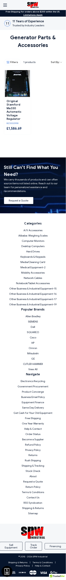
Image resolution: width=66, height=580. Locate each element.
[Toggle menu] (5, 5)
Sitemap (33, 513)
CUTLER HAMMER (33, 364)
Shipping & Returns (33, 508)
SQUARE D (33, 332)
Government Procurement (33, 386)
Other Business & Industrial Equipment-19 (33, 304)
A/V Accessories (32, 230)
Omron (33, 348)
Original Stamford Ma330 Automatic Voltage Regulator (14, 110)
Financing (55, 546)
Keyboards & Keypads (32, 256)
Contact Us (33, 497)
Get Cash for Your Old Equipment (33, 413)
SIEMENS (33, 321)
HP (32, 342)
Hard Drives (33, 251)
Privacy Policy (33, 450)
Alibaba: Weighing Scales (33, 235)
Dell (33, 327)
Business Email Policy (33, 397)
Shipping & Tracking (33, 465)
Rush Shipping (33, 460)
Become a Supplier (33, 439)
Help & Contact (33, 428)
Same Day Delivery (33, 407)
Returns (33, 455)
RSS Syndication (33, 502)
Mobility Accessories (33, 272)
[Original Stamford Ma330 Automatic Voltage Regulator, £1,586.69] (17, 83)
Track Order (33, 546)
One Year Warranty (33, 423)
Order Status (32, 434)
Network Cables (33, 278)
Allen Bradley (33, 316)
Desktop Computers (32, 246)
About (33, 476)
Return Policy (33, 487)
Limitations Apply (33, 15)
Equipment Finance (33, 402)
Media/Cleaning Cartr (33, 262)
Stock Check (33, 471)
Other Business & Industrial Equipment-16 (33, 293)
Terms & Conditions (33, 492)
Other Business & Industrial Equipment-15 (33, 288)
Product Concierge (33, 391)
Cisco (33, 337)
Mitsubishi (33, 353)
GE (33, 358)
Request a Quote (18, 200)
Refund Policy (33, 444)
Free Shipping (33, 418)
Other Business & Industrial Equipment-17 (33, 299)
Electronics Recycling (33, 381)
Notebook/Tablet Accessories (33, 283)
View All (32, 369)
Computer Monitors (33, 241)
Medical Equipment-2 (33, 267)
